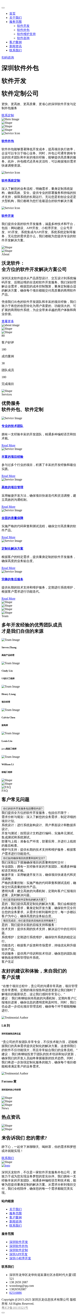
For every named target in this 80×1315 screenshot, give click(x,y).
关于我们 (15, 17)
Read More (8, 445)
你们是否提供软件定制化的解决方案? (24, 899)
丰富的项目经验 (12, 456)
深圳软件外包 (18, 1246)
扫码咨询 (8, 57)
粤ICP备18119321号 (15, 1307)
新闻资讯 (15, 46)
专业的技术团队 (12, 426)
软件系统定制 (11, 180)
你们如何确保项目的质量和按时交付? (24, 858)
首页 (12, 13)
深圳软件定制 (18, 1250)
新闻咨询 (15, 1221)
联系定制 (8, 115)
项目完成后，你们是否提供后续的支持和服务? (29, 920)
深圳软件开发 (18, 1242)
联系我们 (15, 50)
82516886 (15, 1292)
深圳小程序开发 (20, 1258)
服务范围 (15, 21)
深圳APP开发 (18, 1254)
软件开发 (23, 25)
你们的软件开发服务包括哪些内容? (22, 808)
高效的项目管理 (12, 487)
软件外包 (23, 30)
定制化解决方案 (12, 548)
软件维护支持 (26, 34)
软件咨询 (23, 38)
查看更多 (8, 321)
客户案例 (15, 42)
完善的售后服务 (12, 579)
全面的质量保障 (12, 518)
